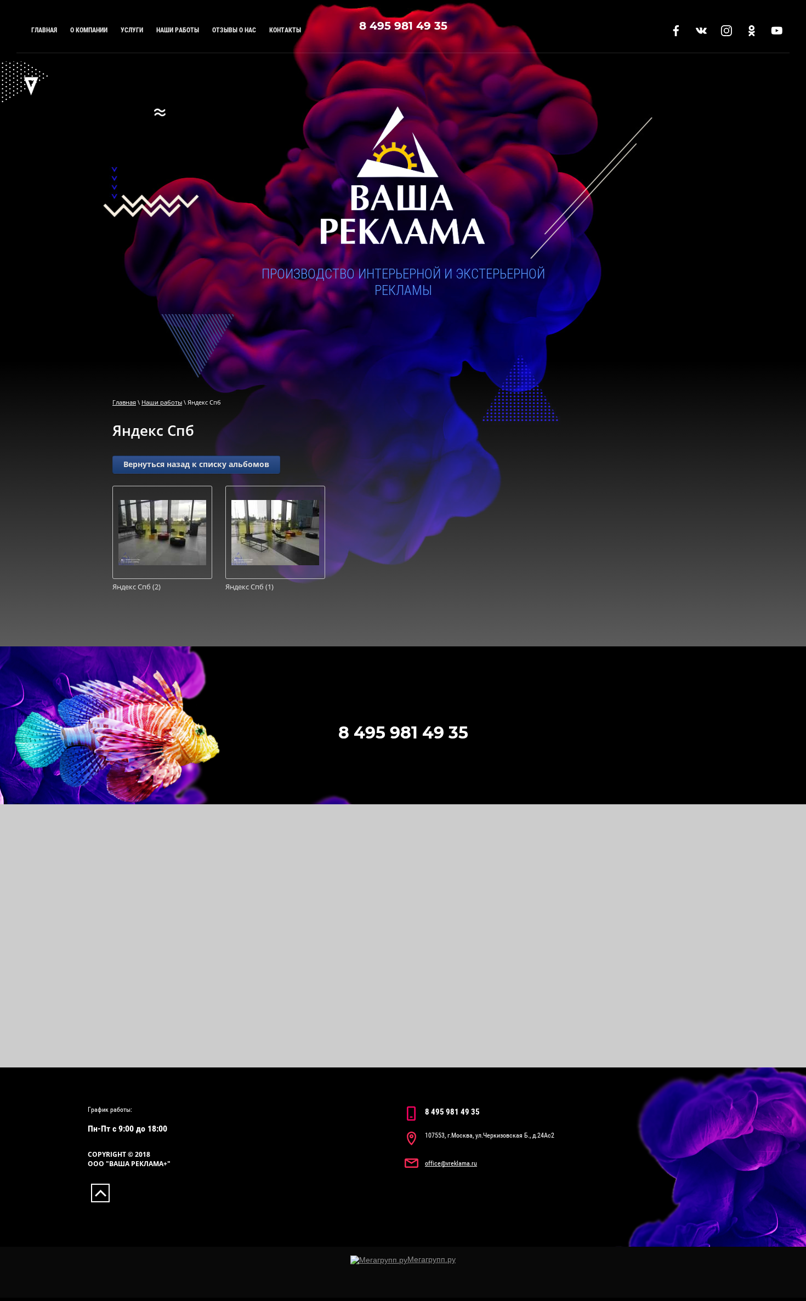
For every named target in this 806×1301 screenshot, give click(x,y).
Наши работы (161, 402)
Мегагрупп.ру (431, 1259)
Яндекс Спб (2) (136, 587)
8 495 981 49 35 (403, 25)
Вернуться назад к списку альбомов (196, 464)
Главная (124, 402)
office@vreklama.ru (451, 1163)
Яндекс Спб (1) (249, 587)
